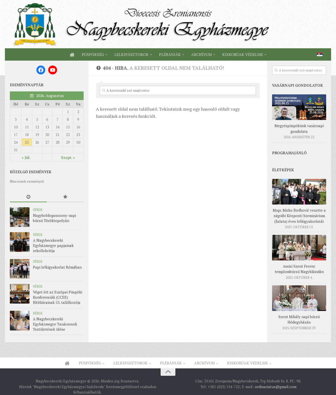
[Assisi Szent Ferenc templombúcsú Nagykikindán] (299, 247)
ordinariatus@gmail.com (275, 386)
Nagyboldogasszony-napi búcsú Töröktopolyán (54, 218)
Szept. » (68, 157)
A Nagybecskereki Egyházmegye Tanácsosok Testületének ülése (55, 324)
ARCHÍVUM (201, 54)
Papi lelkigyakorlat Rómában (57, 267)
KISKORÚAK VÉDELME (242, 54)
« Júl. (26, 157)
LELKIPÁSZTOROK (131, 54)
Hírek (38, 209)
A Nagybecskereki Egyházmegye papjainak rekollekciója (53, 245)
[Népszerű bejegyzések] (65, 197)
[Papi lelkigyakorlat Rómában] (20, 269)
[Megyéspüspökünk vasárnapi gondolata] (299, 107)
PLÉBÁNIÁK (170, 54)
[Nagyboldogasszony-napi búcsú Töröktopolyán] (20, 217)
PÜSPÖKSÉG (93, 54)
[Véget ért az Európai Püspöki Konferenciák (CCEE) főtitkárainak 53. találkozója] (20, 294)
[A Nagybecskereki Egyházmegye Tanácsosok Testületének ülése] (20, 320)
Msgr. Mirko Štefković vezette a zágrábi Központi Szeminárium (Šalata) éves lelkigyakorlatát (299, 216)
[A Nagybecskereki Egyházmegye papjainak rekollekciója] (20, 242)
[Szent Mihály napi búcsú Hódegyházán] (299, 298)
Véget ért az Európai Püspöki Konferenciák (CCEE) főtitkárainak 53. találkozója (57, 297)
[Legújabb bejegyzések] (28, 197)
